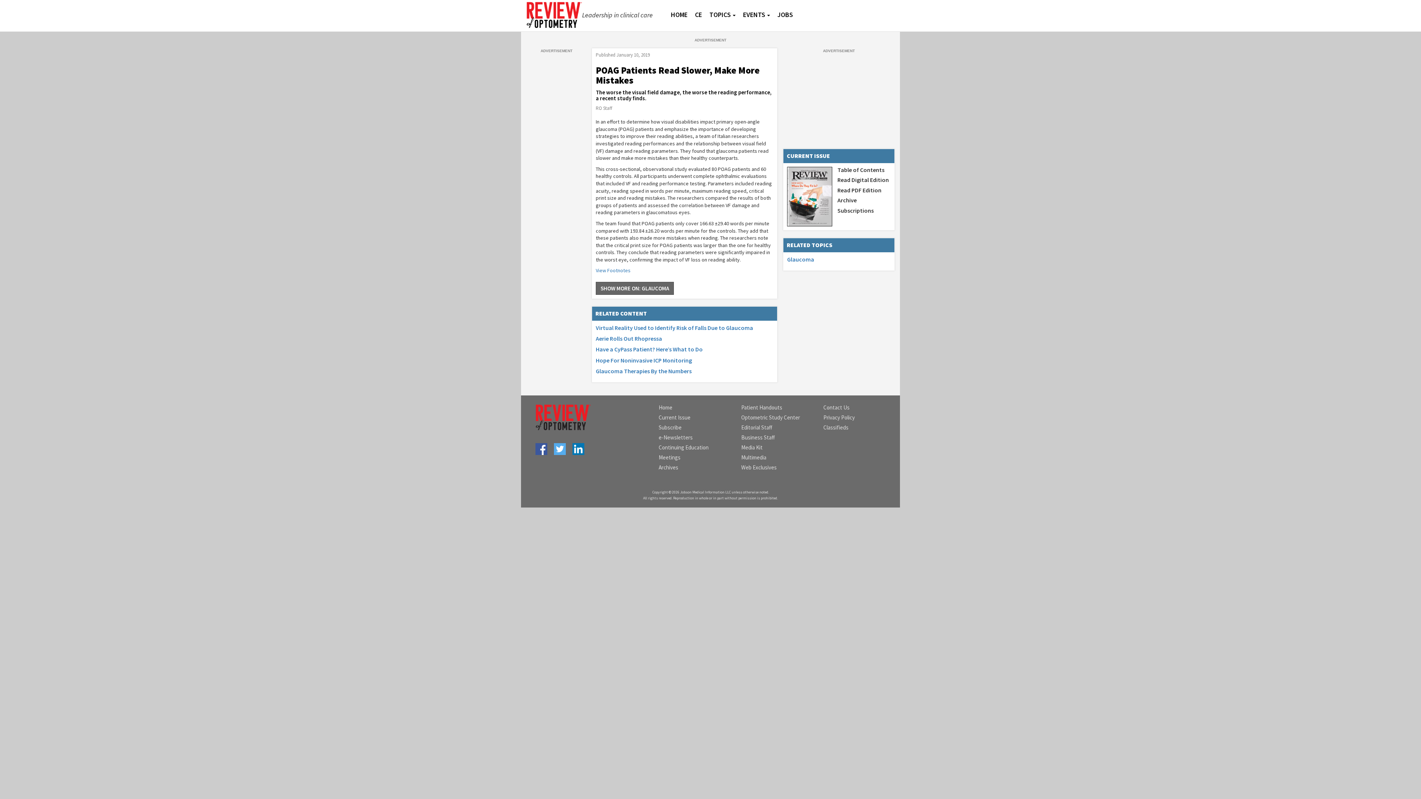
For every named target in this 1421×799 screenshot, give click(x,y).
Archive (847, 200)
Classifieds (836, 427)
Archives (668, 467)
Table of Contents (860, 169)
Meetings (670, 457)
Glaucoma (800, 259)
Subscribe (670, 427)
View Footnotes (613, 270)
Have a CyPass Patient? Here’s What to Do (649, 349)
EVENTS (754, 14)
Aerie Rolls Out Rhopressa (629, 338)
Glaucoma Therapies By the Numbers (644, 371)
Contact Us (836, 407)
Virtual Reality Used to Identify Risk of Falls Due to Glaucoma (674, 327)
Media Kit (752, 447)
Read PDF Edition (859, 190)
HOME (679, 14)
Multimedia (753, 457)
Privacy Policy (839, 417)
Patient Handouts (761, 407)
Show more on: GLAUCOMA (635, 288)
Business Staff (758, 437)
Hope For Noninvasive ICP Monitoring (644, 360)
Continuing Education (684, 447)
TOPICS (720, 14)
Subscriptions (855, 210)
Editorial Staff (756, 427)
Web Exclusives (759, 467)
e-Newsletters (676, 437)
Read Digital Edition (863, 179)
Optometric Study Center (770, 417)
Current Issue (675, 417)
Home (665, 407)
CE (698, 14)
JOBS (785, 14)
